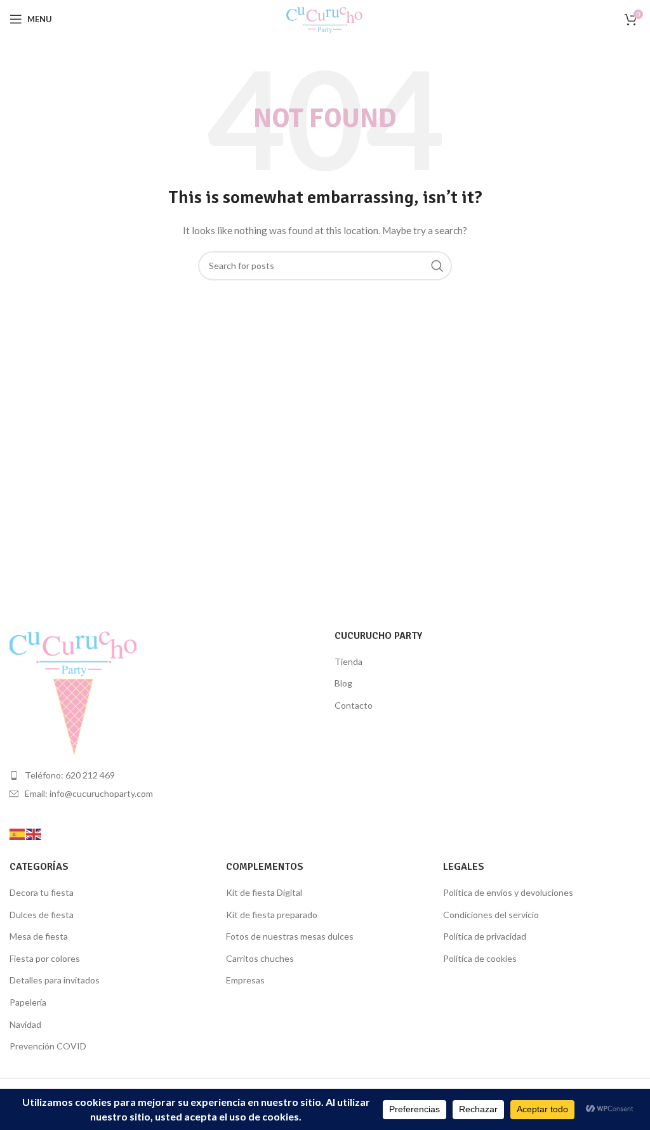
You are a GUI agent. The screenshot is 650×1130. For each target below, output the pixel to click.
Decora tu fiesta (42, 892)
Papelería (28, 1002)
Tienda (348, 661)
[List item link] (162, 775)
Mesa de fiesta (39, 936)
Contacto (354, 705)
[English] (34, 832)
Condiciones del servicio (491, 914)
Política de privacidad (484, 936)
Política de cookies (480, 958)
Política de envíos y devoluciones (508, 892)
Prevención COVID (48, 1046)
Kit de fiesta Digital (264, 892)
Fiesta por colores (45, 958)
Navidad (25, 1024)
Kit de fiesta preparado (271, 914)
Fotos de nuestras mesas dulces (290, 936)
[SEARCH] (437, 265)
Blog (343, 683)
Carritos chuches (260, 958)
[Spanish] (18, 832)
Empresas (245, 980)
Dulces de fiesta (42, 914)
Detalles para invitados (55, 980)
